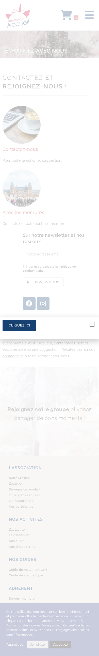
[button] (92, 324)
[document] (49, 328)
